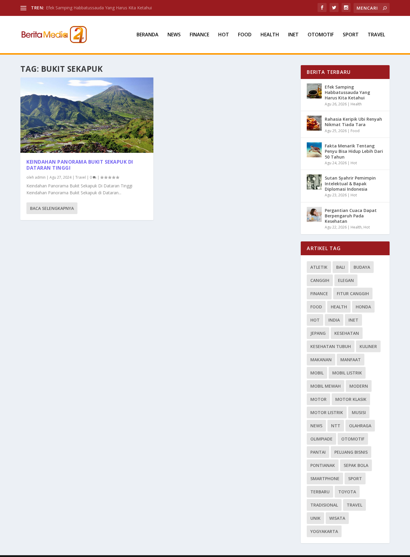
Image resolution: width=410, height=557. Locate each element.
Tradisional (324, 505)
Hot (223, 35)
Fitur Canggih (353, 293)
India (334, 320)
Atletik (318, 267)
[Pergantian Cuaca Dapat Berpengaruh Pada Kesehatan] (314, 214)
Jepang (318, 333)
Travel (376, 35)
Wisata (337, 518)
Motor (318, 399)
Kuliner (368, 346)
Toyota (347, 492)
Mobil (317, 373)
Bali (340, 267)
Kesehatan (346, 333)
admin (40, 177)
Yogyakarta (324, 531)
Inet (293, 35)
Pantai (318, 452)
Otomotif (321, 35)
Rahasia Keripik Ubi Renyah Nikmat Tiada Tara (353, 121)
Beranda (147, 35)
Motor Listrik (326, 412)
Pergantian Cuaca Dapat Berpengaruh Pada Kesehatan (351, 215)
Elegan (346, 280)
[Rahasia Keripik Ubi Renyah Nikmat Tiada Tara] (314, 123)
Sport (351, 35)
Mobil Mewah (325, 386)
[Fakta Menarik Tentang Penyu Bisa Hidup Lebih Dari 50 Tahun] (314, 149)
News (174, 35)
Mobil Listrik (347, 373)
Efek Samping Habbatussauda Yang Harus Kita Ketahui (99, 8)
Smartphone (324, 478)
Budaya (362, 267)
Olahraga (360, 425)
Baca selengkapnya (52, 208)
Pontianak (322, 465)
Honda (363, 307)
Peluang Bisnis (351, 452)
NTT (335, 425)
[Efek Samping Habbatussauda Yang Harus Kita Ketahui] (314, 90)
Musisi (359, 412)
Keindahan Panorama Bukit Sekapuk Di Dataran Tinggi (79, 165)
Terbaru (320, 492)
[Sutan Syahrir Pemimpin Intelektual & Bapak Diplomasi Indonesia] (314, 181)
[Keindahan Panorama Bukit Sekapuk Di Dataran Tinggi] (86, 115)
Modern (358, 386)
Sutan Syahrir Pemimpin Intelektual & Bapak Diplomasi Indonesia (350, 183)
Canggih (319, 280)
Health (270, 35)
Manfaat (350, 359)
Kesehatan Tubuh (330, 346)
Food (245, 35)
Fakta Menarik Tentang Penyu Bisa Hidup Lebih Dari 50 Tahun (354, 151)
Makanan (321, 359)
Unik (315, 518)
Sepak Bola (356, 465)
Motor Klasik (350, 399)
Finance (199, 35)
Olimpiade (321, 439)
